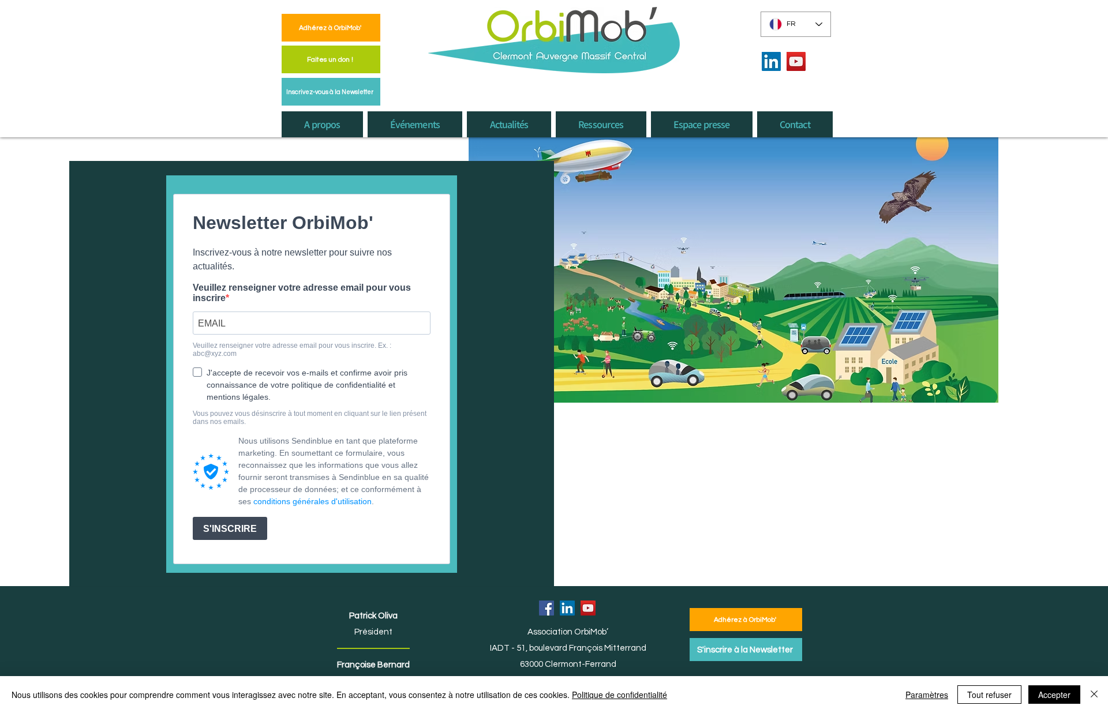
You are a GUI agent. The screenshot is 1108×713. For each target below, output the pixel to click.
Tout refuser (989, 694)
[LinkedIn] (771, 61)
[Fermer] (1094, 694)
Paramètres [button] (926, 694)
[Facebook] (546, 608)
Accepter (1054, 694)
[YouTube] (796, 61)
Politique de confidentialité (619, 694)
